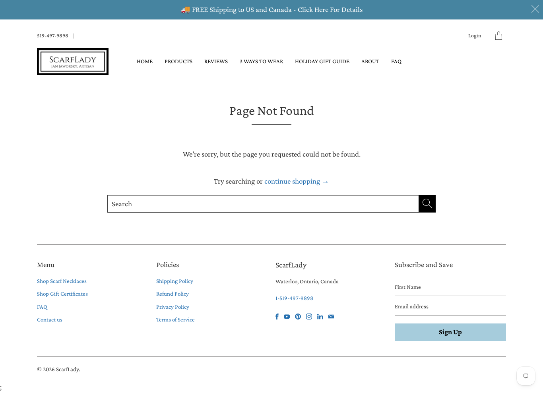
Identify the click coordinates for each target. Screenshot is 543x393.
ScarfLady (67, 369)
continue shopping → (296, 181)
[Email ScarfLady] (331, 316)
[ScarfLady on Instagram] (309, 316)
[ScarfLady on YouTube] (287, 316)
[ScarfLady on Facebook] (277, 316)
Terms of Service (175, 319)
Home (145, 61)
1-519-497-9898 (294, 298)
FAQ (396, 61)
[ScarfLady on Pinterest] (298, 316)
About (370, 61)
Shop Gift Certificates (62, 293)
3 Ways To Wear (261, 61)
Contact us (49, 319)
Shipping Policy (174, 281)
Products (178, 61)
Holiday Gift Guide (322, 61)
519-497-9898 (52, 35)
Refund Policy (172, 293)
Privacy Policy (172, 307)
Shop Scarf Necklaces (62, 281)
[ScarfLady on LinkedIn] (320, 316)
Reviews (216, 61)
